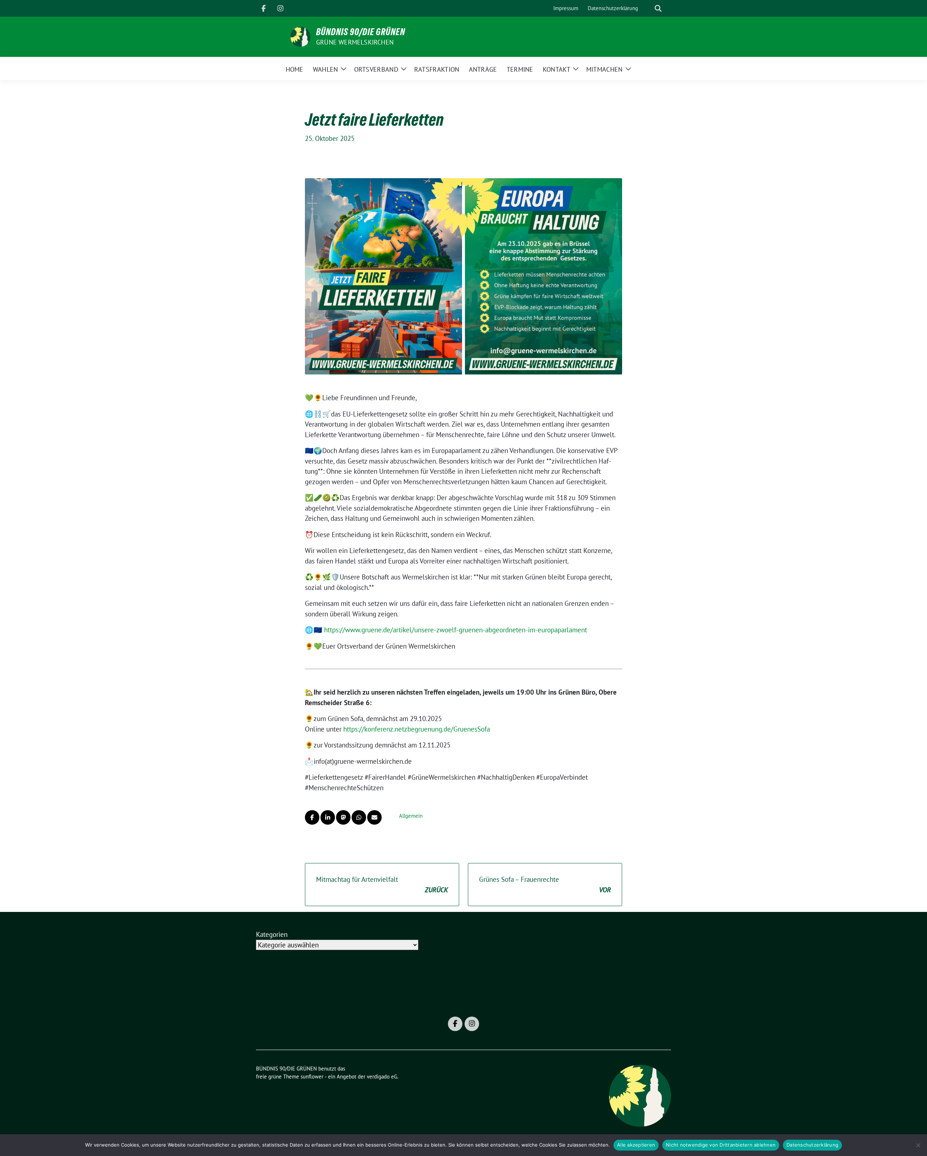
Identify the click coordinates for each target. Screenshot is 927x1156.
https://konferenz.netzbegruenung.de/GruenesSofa (416, 729)
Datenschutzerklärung (812, 1145)
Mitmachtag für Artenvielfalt (382, 884)
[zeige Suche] (658, 8)
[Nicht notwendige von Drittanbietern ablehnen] (918, 1145)
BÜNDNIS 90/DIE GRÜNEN (360, 31)
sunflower (312, 1076)
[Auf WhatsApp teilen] (359, 817)
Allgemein (411, 815)
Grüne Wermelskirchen (355, 42)
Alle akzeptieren (636, 1145)
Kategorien (272, 934)
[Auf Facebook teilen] (312, 817)
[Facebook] (263, 8)
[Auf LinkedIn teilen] (327, 817)
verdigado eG (382, 1076)
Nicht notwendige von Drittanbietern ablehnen (721, 1145)
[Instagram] (280, 8)
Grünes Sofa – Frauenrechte (545, 884)
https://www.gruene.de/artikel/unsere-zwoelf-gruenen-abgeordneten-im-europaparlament (455, 629)
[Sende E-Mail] (374, 817)
